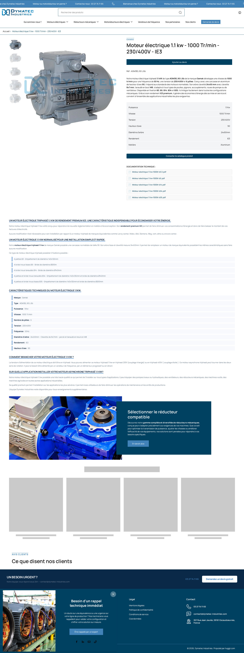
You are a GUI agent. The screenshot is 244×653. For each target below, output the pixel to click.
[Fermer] (113, 594)
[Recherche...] (180, 12)
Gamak (130, 39)
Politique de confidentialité (141, 609)
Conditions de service (138, 614)
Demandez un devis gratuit (219, 579)
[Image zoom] (70, 85)
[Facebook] (77, 642)
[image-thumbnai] (15, 44)
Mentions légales (136, 605)
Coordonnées (135, 618)
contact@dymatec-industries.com (210, 614)
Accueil (6, 31)
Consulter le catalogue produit (179, 156)
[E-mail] (89, 642)
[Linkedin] (83, 642)
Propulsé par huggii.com (224, 648)
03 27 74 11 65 (200, 606)
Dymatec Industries (203, 648)
